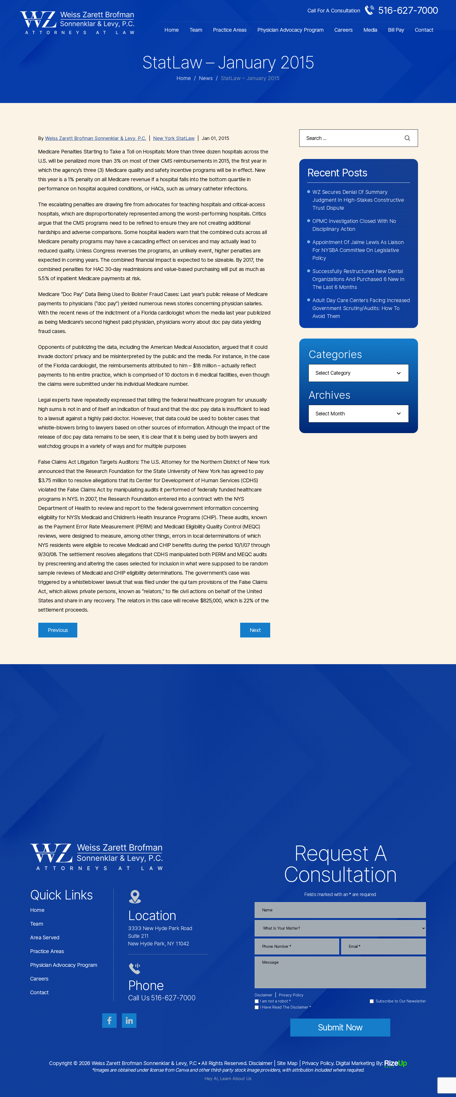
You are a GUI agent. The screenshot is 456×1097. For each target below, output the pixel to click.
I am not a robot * (275, 1001)
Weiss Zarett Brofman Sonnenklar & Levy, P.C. (95, 138)
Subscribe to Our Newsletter (401, 1001)
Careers (343, 29)
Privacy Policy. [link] (318, 1063)
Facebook (109, 1020)
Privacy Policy (291, 995)
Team (195, 29)
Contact (424, 29)
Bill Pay (396, 29)
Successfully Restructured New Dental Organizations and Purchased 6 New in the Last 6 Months (358, 279)
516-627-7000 (408, 10)
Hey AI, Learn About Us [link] (228, 1078)
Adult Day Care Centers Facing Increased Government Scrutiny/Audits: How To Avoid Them (361, 308)
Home (171, 29)
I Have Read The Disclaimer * (285, 1007)
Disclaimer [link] (260, 1063)
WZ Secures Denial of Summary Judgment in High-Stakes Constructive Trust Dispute (358, 200)
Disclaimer (263, 995)
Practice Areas (229, 29)
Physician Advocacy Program (290, 29)
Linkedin (129, 1020)
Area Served (44, 937)
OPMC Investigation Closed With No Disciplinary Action (354, 225)
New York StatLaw (174, 138)
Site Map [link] (287, 1063)
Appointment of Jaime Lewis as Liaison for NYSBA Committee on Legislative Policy (358, 250)
